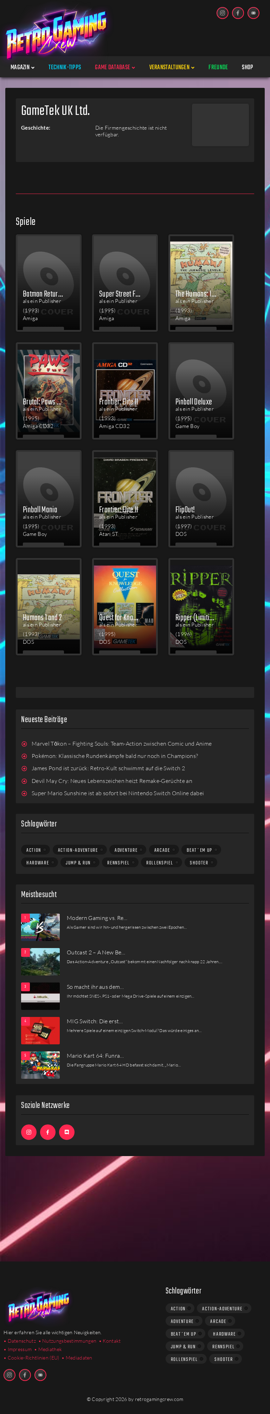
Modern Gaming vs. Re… (97, 917)
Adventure (126, 850)
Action (33, 850)
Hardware (37, 863)
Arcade (162, 850)
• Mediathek (48, 1349)
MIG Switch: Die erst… (95, 1021)
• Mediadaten (77, 1358)
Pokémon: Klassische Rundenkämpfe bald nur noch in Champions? (115, 755)
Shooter (199, 863)
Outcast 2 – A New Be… (96, 952)
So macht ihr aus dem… (95, 986)
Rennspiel (118, 863)
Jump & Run (78, 863)
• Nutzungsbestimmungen (67, 1341)
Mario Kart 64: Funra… (95, 1055)
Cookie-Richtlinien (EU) (33, 1358)
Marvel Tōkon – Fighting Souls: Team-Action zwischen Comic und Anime (122, 743)
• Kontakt (110, 1341)
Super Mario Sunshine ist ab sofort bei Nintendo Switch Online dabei (118, 793)
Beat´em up (199, 850)
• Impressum (18, 1349)
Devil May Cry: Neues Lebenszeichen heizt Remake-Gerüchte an (112, 780)
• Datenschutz (20, 1341)
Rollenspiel (159, 863)
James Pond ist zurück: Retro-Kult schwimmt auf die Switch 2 (108, 768)
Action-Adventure (78, 850)
